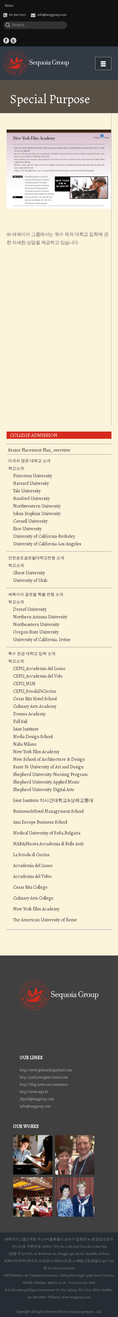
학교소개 (16, 468)
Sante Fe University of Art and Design (48, 767)
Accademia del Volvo (32, 877)
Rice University (27, 529)
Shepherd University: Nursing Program (50, 775)
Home (9, 5)
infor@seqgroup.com (35, 1106)
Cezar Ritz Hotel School (35, 699)
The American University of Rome (45, 920)
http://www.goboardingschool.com (46, 1070)
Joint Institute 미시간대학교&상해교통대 (53, 801)
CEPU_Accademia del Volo (37, 676)
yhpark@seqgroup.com (37, 1099)
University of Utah (30, 581)
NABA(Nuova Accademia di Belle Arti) (48, 844)
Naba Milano (24, 744)
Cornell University (30, 521)
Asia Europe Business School (40, 822)
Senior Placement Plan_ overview (39, 450)
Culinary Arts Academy (34, 706)
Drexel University (30, 609)
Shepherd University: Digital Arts (43, 790)
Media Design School (33, 737)
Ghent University (29, 573)
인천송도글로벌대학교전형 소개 (36, 558)
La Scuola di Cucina (31, 855)
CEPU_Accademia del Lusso (39, 669)
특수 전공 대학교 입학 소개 (31, 653)
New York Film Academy (36, 752)
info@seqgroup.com (52, 14)
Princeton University (32, 476)
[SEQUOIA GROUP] (36, 62)
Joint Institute (26, 729)
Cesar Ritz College (30, 887)
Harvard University (31, 483)
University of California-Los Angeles (47, 544)
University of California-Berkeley (44, 536)
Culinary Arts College (33, 898)
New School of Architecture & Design (49, 759)
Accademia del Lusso (32, 866)
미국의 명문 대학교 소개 (29, 461)
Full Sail (20, 722)
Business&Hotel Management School (48, 811)
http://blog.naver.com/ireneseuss (44, 1084)
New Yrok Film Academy (36, 909)
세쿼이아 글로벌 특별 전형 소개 (35, 594)
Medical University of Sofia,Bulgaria (46, 833)
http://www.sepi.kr (34, 1091)
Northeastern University (36, 625)
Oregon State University (36, 632)
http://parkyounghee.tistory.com (44, 1077)
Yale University (27, 491)
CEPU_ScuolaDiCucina (34, 691)
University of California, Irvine (41, 640)
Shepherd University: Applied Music (46, 782)
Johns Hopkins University (37, 514)
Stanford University (31, 499)
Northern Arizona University (40, 617)
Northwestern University (37, 506)
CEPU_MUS (24, 684)
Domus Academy (29, 714)
